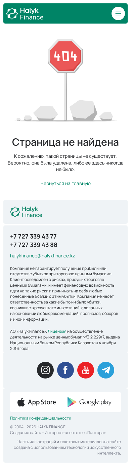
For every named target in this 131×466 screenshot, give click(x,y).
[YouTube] (85, 370)
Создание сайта (25, 432)
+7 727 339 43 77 (33, 236)
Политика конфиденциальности (40, 418)
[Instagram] (45, 370)
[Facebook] (65, 370)
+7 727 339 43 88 (33, 245)
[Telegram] (105, 370)
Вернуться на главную (66, 183)
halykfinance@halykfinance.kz (42, 255)
